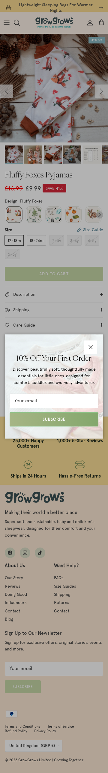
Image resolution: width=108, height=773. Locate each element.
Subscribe (54, 419)
